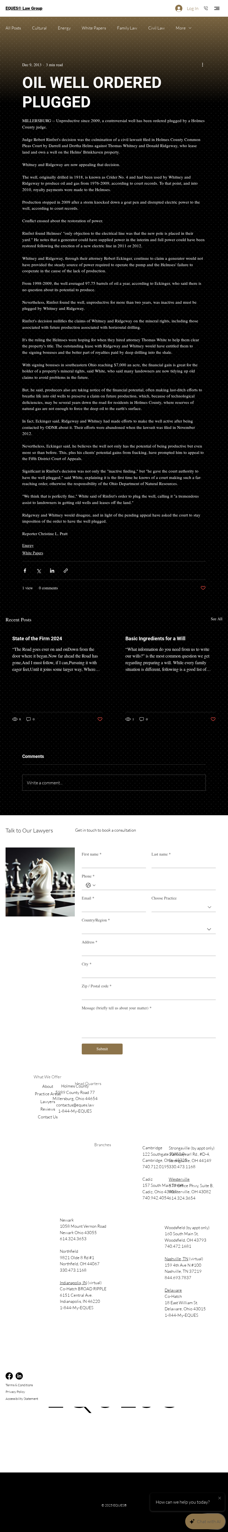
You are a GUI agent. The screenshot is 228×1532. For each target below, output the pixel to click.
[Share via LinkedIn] (52, 570)
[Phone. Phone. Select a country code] (90, 885)
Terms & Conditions (19, 1385)
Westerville (179, 1179)
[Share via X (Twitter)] (38, 570)
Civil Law (156, 28)
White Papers (94, 28)
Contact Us (48, 1117)
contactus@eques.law (75, 1105)
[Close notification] (219, 1498)
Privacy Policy (15, 1392)
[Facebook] (9, 1376)
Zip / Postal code (96, 986)
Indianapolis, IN (73, 1282)
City (86, 964)
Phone (88, 876)
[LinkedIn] (19, 1376)
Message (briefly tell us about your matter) (117, 1007)
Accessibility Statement (22, 1399)
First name (91, 854)
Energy (64, 28)
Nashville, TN (176, 1258)
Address (89, 942)
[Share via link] (65, 570)
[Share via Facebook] (25, 570)
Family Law (127, 28)
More (181, 28)
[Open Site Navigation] (216, 8)
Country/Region (96, 920)
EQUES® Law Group (24, 8)
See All (216, 618)
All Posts (13, 28)
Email (88, 898)
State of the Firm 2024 (37, 638)
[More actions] (202, 64)
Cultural (39, 28)
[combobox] (184, 907)
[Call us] (205, 7)
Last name (161, 854)
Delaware (173, 1290)
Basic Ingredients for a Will (155, 638)
